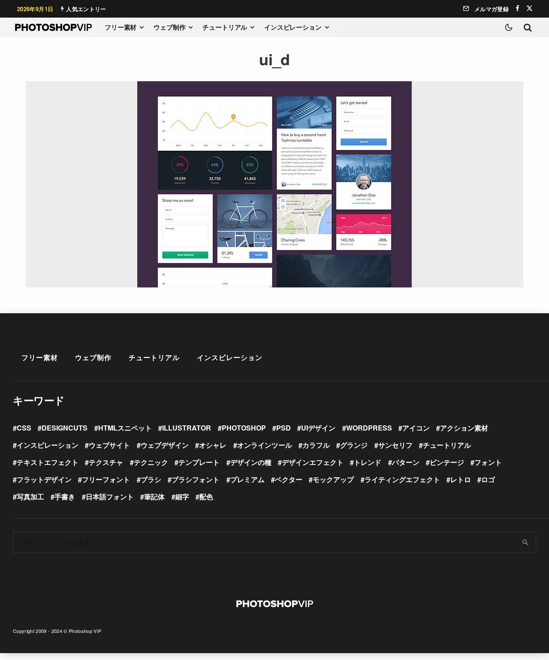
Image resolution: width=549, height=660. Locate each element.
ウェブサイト (109, 445)
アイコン (416, 428)
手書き (64, 496)
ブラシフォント (196, 479)
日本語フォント (110, 496)
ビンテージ (447, 462)
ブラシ (151, 479)
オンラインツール (264, 445)
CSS (24, 428)
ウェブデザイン (165, 445)
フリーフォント (106, 479)
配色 (206, 496)
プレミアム (247, 479)
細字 (182, 496)
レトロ (460, 479)
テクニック (151, 462)
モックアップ (333, 479)
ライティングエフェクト (402, 479)
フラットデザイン (44, 479)
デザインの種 (250, 462)
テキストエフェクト (47, 462)
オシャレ (212, 445)
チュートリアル (224, 27)
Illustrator (186, 428)
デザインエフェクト (313, 462)
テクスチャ (106, 462)
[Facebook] (517, 8)
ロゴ (488, 479)
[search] (526, 542)
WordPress (369, 428)
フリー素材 (120, 27)
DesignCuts (64, 428)
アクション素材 (464, 428)
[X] (529, 8)
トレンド (367, 462)
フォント (488, 462)
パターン (405, 462)
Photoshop (244, 428)
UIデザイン (318, 428)
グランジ (354, 445)
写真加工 (30, 496)
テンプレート (199, 462)
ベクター (288, 479)
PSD (283, 428)
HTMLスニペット (125, 428)
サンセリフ (395, 445)
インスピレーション (293, 27)
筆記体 (154, 496)
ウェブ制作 (169, 27)
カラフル (316, 445)
